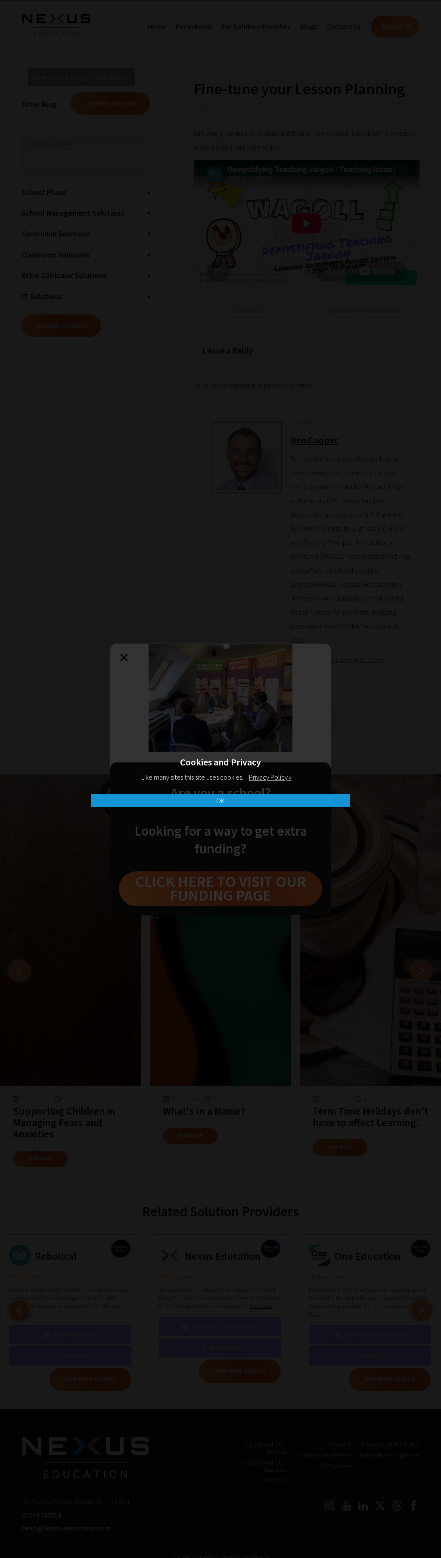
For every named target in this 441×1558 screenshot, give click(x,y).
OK (220, 800)
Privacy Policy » (270, 777)
